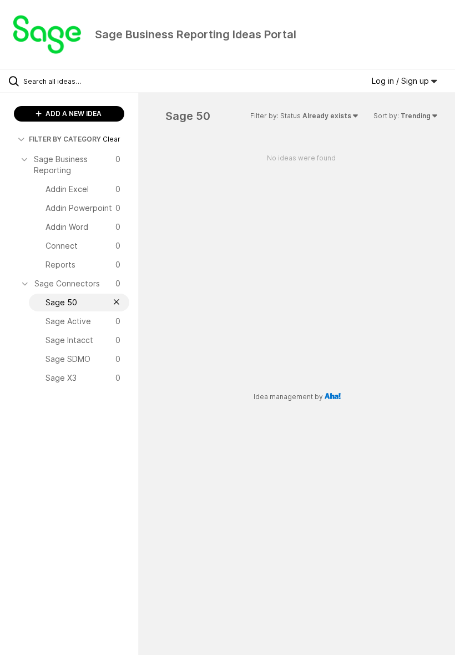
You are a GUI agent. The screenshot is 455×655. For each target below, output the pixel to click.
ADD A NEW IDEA (73, 113)
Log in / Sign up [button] (401, 80)
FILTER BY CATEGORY (65, 139)
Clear (111, 139)
